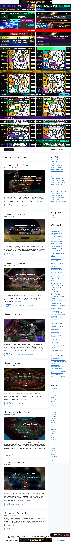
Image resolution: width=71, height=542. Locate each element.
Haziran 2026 (54, 390)
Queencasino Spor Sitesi (56, 205)
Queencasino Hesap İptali (56, 184)
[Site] (17, 52)
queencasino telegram (57, 345)
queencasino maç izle (57, 316)
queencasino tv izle (54, 352)
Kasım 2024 (53, 403)
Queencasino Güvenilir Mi (15, 513)
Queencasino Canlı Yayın (54, 275)
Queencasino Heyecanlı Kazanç (58, 203)
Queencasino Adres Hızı (56, 199)
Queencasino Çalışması (14, 263)
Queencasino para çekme (56, 336)
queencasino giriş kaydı (10, 254)
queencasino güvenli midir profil (11, 354)
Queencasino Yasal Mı (55, 358)
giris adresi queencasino (57, 235)
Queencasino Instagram (57, 308)
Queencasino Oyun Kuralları (57, 188)
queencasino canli (54, 260)
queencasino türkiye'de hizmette (29, 254)
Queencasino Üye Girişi (62, 366)
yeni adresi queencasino (58, 376)
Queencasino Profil (13, 314)
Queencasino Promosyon (56, 339)
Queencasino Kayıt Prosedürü (55, 311)
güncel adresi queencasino (55, 239)
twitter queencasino (56, 374)
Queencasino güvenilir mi (56, 303)
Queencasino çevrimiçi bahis (62, 371)
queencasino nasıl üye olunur (55, 329)
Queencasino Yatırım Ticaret (17, 412)
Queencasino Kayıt (61, 309)
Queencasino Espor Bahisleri (57, 169)
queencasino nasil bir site (55, 324)
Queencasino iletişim (54, 306)
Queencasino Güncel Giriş (54, 302)
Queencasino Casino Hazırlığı (57, 189)
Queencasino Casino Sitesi (57, 279)
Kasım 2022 (53, 448)
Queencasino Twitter (56, 353)
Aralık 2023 (53, 424)
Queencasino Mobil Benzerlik (57, 197)
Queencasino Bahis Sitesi (57, 255)
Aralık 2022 (53, 446)
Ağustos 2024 (54, 409)
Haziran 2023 (54, 435)
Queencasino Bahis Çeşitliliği (57, 180)
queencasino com (55, 281)
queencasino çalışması (10, 305)
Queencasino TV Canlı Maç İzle (58, 350)
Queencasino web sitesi (57, 355)
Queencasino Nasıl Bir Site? (58, 326)
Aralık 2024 (53, 401)
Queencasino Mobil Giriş (54, 320)
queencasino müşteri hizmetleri (56, 323)
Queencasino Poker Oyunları (55, 338)
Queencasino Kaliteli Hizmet (57, 186)
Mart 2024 (53, 418)
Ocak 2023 (53, 444)
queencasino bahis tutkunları (55, 257)
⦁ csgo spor (8, 403)
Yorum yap (8, 206)
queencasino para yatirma (57, 335)
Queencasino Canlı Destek (56, 272)
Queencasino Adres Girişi (56, 193)
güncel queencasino (56, 241)
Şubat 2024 (53, 420)
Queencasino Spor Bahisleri (56, 343)
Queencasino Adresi (55, 159)
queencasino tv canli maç (58, 349)
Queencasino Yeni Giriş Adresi (55, 365)
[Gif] (35, 71)
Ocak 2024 (53, 422)
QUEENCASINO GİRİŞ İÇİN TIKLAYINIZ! (35, 30)
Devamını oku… (40, 201)
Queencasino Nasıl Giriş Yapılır (57, 328)
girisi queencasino (54, 236)
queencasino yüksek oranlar (55, 366)
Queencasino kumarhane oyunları (58, 314)
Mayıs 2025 (53, 395)
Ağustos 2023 (54, 431)
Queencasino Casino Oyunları (56, 276)
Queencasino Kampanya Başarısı (58, 201)
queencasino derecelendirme (20, 305)
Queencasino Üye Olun (54, 371)
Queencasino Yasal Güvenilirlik (58, 176)
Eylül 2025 (53, 392)
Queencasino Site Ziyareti (56, 195)
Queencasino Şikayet (30, 205)
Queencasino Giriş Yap (55, 293)
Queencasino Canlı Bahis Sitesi (56, 269)
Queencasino (53, 149)
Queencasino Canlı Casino (56, 270)
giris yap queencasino (57, 238)
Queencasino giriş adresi (57, 288)
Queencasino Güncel (56, 295)
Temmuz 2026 (54, 388)
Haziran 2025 (54, 393)
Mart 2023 (53, 441)
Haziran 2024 (54, 412)
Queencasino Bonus (56, 259)
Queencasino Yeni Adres (58, 360)
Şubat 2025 (53, 397)
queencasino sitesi (54, 342)
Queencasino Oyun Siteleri (54, 333)
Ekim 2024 (53, 405)
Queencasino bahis (57, 250)
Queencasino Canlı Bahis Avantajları (56, 268)
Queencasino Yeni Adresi (58, 361)
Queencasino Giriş (61, 149)
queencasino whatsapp (55, 356)
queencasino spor (22, 403)
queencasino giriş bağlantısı (21, 205)
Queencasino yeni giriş (57, 363)
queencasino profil (21, 354)
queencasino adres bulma (10, 205)
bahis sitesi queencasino (57, 229)
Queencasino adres (56, 246)
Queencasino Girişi (57, 291)
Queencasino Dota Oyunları (57, 171)
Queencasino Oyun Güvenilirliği (58, 182)
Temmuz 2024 (54, 410)
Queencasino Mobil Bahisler (57, 165)
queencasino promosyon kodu (57, 340)
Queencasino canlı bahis (57, 266)
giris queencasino (61, 236)
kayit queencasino (57, 243)
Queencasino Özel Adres (56, 167)
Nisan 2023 (53, 439)
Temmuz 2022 (54, 456)
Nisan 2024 (53, 416)
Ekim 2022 (53, 450)
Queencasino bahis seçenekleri (56, 251)
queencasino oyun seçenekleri (55, 332)
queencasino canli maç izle (57, 263)
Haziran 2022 (54, 458)
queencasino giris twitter (56, 283)
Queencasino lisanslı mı (10, 529)
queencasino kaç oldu (57, 313)
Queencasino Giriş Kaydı (15, 214)
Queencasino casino (62, 275)
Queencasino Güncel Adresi (58, 300)
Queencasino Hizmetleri (15, 462)
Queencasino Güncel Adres (57, 297)
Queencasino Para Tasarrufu (57, 174)
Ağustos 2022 (54, 454)
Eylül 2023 (53, 429)
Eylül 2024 (53, 407)
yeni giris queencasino (55, 377)
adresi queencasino (57, 228)
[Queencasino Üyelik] (9, 149)
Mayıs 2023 (53, 437)
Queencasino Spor (12, 363)
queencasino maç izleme (56, 317)
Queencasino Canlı (55, 264)
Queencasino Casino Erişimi (57, 173)
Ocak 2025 (53, 399)
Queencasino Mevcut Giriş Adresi (55, 319)
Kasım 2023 (53, 426)
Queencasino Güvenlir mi (58, 305)
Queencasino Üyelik (57, 368)
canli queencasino (56, 231)
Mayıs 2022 (53, 460)
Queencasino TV (55, 347)
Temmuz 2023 (54, 433)
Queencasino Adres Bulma (16, 165)
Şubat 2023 (53, 443)
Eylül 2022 (53, 452)
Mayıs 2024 (53, 414)
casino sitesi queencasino (58, 233)
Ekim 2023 (53, 427)
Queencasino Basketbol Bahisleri (58, 191)
